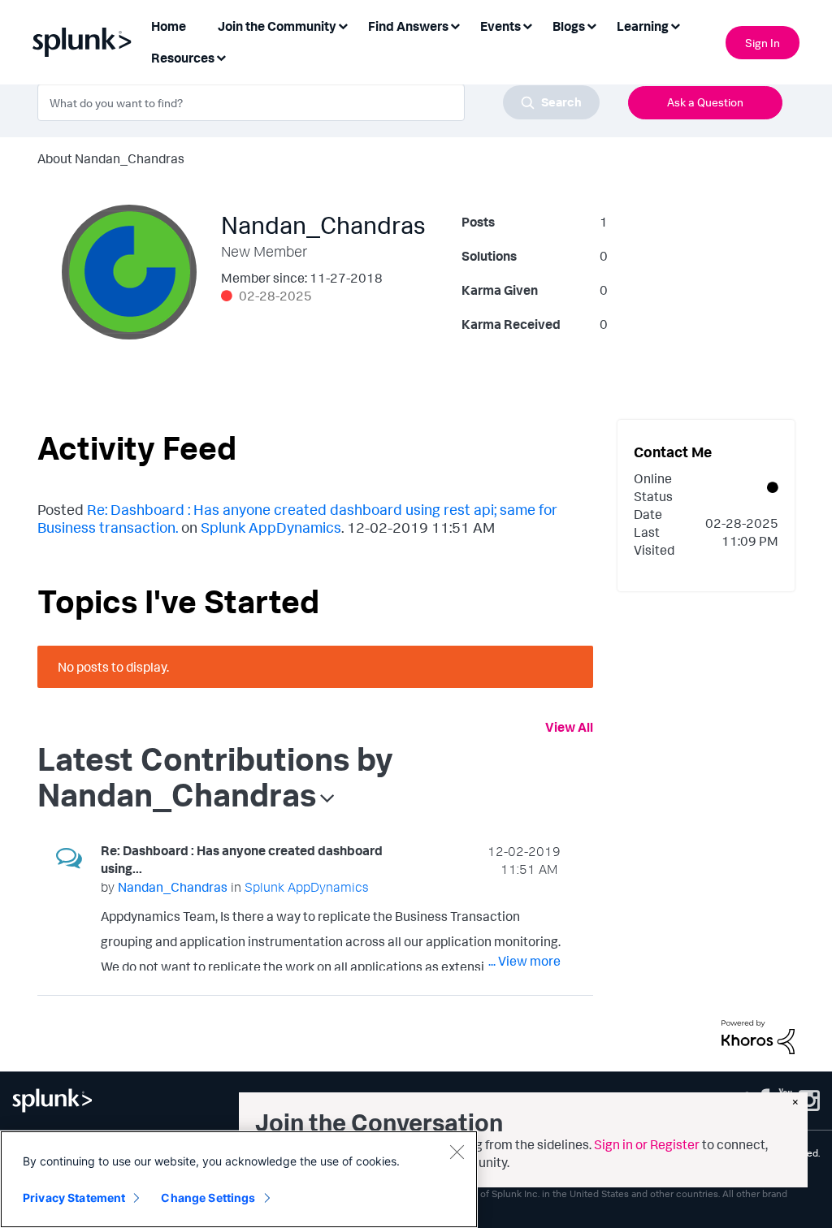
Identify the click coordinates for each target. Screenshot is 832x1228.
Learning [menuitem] (643, 26)
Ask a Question (705, 102)
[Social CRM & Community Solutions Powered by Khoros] (758, 1035)
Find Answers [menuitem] (408, 26)
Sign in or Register (647, 1144)
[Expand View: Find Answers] (455, 25)
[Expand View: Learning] (675, 25)
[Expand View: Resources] (221, 56)
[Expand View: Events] (527, 25)
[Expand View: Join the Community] (343, 25)
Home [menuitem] (168, 26)
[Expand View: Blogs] (591, 25)
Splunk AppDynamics (271, 527)
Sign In (762, 43)
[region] (239, 1179)
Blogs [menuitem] (568, 26)
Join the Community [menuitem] (277, 26)
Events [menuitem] (500, 26)
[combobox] (318, 102)
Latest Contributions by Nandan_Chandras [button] (215, 776)
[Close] (456, 1152)
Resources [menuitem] (182, 58)
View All (569, 727)
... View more (524, 961)
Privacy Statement (74, 1197)
